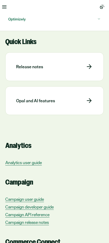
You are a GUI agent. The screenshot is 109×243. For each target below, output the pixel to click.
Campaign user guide (24, 199)
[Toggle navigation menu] (4, 6)
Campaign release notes (27, 222)
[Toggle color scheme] (102, 6)
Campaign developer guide (29, 207)
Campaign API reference (27, 215)
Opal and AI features (35, 100)
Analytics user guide (23, 162)
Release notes (29, 66)
